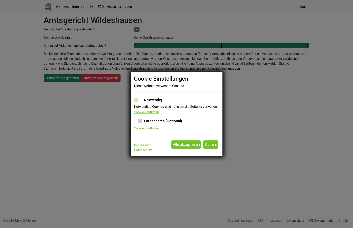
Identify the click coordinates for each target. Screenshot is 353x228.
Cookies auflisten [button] (146, 112)
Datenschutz (143, 150)
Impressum (142, 145)
